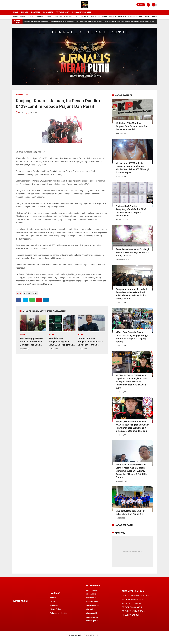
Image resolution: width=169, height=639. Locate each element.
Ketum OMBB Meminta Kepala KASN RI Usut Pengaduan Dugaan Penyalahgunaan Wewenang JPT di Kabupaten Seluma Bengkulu (132, 426)
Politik (48, 17)
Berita (22, 17)
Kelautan (122, 17)
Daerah (30, 17)
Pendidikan (95, 17)
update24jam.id (92, 621)
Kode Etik (35, 12)
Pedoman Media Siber (81, 12)
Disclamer (54, 605)
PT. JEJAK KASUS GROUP (132, 599)
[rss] (37, 605)
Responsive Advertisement (132, 552)
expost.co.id (91, 594)
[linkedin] (46, 300)
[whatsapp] (32, 300)
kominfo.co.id (91, 590)
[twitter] (16, 4)
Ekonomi (112, 17)
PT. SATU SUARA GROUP (132, 607)
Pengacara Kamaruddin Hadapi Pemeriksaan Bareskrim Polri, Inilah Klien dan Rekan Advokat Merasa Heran (131, 294)
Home (140, 5)
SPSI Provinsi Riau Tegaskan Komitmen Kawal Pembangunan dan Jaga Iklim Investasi (63, 21)
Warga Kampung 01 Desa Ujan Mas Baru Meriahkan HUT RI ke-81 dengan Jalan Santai (118, 21)
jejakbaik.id (90, 609)
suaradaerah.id (92, 617)
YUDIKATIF (68, 17)
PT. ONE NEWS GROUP (131, 603)
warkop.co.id (91, 598)
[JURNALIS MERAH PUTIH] (84, 8)
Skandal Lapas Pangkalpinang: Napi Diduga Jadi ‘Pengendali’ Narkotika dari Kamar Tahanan (61, 341)
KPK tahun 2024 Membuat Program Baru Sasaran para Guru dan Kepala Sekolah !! (132, 126)
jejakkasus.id (91, 613)
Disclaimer (48, 12)
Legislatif (58, 17)
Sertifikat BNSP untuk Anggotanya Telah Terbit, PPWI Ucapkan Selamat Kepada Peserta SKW (131, 211)
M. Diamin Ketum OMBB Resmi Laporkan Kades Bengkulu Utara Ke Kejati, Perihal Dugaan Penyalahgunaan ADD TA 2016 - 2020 (131, 381)
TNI (26, 94)
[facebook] (13, 4)
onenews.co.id (92, 601)
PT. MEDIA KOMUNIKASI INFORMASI (137, 596)
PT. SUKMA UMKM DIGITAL (133, 611)
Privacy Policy (62, 12)
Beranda (19, 94)
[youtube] (23, 4)
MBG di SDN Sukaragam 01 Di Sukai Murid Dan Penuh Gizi (130, 512)
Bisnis (104, 17)
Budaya (155, 17)
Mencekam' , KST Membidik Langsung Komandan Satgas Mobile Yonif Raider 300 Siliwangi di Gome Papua (132, 168)
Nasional (39, 17)
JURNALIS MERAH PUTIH (91, 635)
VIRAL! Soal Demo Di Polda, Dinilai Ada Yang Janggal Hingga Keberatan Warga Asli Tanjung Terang (132, 337)
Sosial (147, 17)
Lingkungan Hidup (135, 17)
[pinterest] (39, 300)
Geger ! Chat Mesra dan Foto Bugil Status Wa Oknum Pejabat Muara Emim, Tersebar (132, 252)
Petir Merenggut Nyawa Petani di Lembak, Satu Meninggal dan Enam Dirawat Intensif (31, 341)
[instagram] (19, 4)
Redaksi (24, 12)
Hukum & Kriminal (81, 17)
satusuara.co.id (92, 605)
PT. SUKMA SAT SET (130, 615)
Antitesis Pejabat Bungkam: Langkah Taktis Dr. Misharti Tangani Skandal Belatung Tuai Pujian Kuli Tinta (90, 341)
